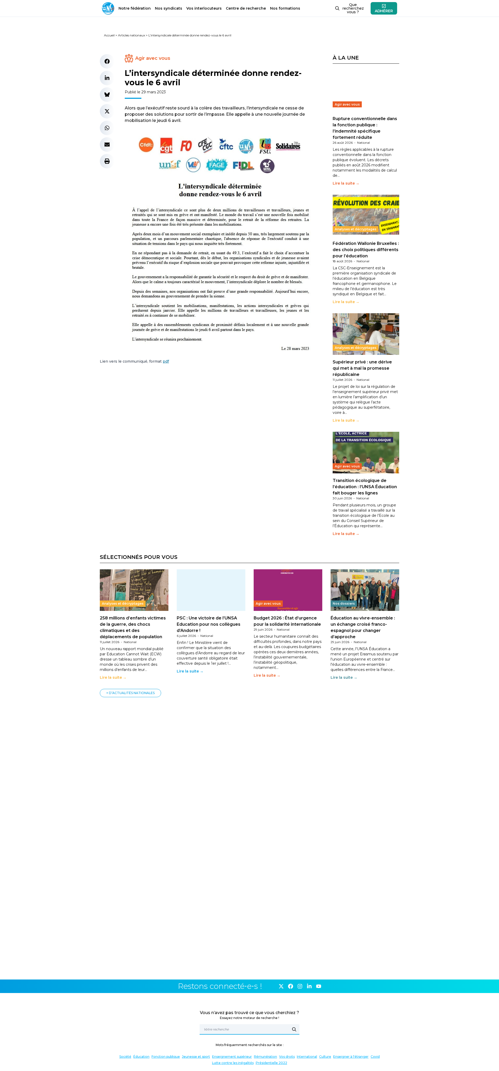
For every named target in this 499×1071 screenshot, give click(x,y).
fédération (135, 8)
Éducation (141, 1057)
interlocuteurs (204, 8)
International (307, 1057)
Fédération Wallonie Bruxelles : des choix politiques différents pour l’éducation (366, 249)
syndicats (168, 8)
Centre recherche (246, 8)
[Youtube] (318, 986)
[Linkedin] (309, 986)
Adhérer (384, 11)
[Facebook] (290, 986)
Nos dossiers (344, 603)
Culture (325, 1057)
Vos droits (287, 1057)
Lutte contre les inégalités (233, 1063)
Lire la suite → (346, 183)
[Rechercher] (294, 1029)
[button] (107, 61)
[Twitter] (281, 986)
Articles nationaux (131, 35)
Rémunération (265, 1057)
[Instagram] (300, 986)
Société (125, 1057)
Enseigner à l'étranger (351, 1057)
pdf (166, 361)
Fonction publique (166, 1057)
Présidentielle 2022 (271, 1063)
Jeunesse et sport (196, 1057)
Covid (375, 1057)
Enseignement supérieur (232, 1057)
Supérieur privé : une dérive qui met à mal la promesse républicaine (362, 368)
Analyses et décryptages (355, 229)
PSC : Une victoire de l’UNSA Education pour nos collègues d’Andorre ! (208, 624)
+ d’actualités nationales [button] (130, 693)
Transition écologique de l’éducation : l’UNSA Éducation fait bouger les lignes (365, 486)
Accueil (109, 35)
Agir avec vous (152, 58)
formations (285, 8)
